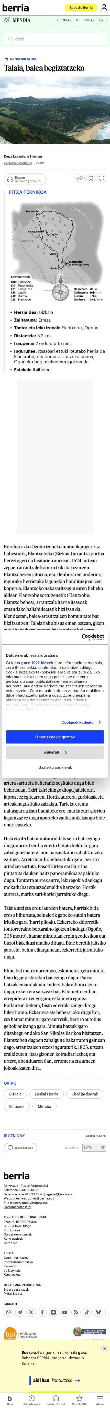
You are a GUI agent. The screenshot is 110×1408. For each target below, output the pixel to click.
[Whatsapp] (8, 1312)
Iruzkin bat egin (23, 1147)
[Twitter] (31, 1312)
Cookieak (10, 1266)
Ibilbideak (85, 20)
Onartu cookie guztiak (55, 737)
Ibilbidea (17, 1106)
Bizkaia (15, 1094)
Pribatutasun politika (18, 1262)
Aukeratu (52, 752)
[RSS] (76, 1312)
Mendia (44, 1106)
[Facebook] (42, 1312)
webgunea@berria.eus (37, 1198)
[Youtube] (64, 1312)
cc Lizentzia (12, 1270)
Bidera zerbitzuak (16, 1289)
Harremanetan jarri (17, 1206)
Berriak (64, 20)
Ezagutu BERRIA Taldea (20, 1221)
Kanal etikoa (12, 1274)
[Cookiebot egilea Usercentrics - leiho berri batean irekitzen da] (81, 637)
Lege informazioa (16, 1257)
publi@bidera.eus (35, 1202)
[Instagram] (53, 1312)
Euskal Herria (46, 1094)
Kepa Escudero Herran (23, 156)
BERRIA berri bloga (17, 1226)
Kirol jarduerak (85, 1094)
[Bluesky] (98, 1312)
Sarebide (10, 1243)
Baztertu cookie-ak (55, 767)
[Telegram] (19, 1312)
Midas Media (13, 1293)
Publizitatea (12, 1230)
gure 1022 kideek (37, 662)
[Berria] (16, 1178)
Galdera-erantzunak (18, 1234)
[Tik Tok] (87, 1312)
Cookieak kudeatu (77, 722)
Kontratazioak (13, 1238)
